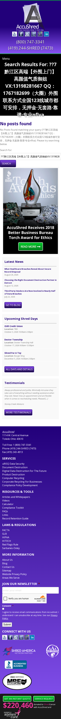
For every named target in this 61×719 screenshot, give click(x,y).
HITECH (6, 541)
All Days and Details (19, 369)
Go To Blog (13, 305)
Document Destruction (15, 467)
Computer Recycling (13, 478)
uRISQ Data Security (13, 463)
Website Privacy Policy (14, 574)
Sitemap (6, 570)
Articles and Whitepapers (16, 497)
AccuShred (8, 431)
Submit (7, 624)
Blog (4, 563)
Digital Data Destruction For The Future (24, 471)
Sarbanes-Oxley (11, 548)
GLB (4, 533)
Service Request (44, 698)
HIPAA (5, 537)
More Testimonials (18, 412)
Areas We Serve (11, 577)
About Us (7, 559)
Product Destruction (13, 474)
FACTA (5, 530)
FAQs (5, 511)
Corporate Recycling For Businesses (22, 481)
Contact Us (8, 567)
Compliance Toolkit (13, 507)
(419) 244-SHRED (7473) (30, 48)
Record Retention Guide (15, 518)
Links (5, 515)
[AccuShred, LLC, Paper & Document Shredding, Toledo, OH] (16, 664)
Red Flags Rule (10, 544)
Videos (6, 500)
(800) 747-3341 (30, 42)
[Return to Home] (30, 16)
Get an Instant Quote (17, 698)
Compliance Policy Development (20, 485)
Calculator (7, 504)
